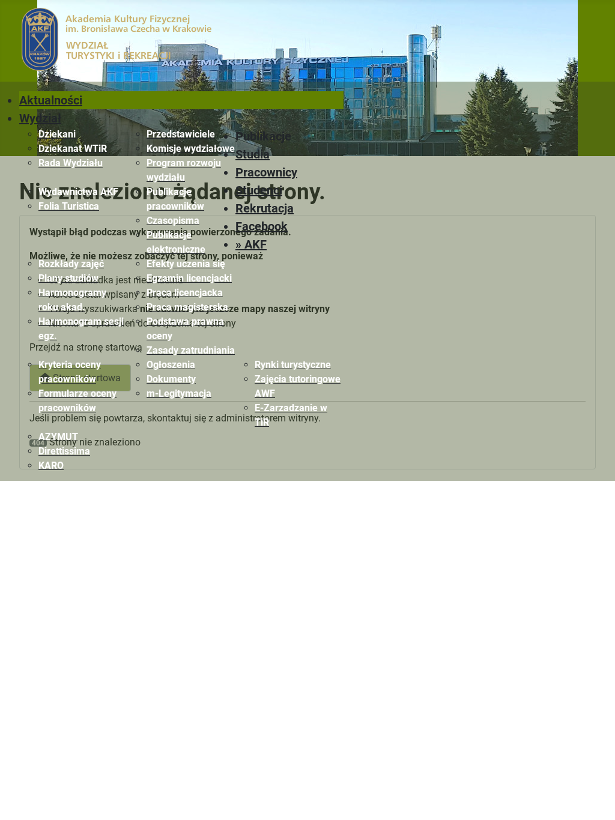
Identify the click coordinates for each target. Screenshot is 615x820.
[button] (289, 136)
